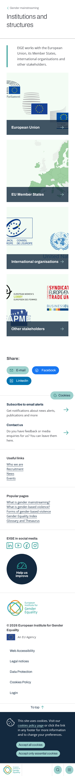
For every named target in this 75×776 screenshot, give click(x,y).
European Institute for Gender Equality (12, 770)
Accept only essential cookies (38, 753)
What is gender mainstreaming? (28, 502)
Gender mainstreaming (24, 7)
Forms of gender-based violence (29, 511)
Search (58, 770)
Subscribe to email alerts (25, 404)
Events (11, 478)
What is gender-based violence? (28, 507)
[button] (18, 370)
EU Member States (27, 194)
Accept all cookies (31, 744)
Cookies (64, 395)
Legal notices (19, 661)
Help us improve (22, 574)
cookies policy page (31, 725)
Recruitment (15, 469)
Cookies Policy (20, 682)
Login (14, 692)
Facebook (26, 545)
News (10, 474)
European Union (25, 127)
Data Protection (21, 671)
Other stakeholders (28, 329)
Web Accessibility (22, 650)
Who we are (15, 464)
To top (35, 707)
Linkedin (10, 545)
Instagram (35, 545)
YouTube (18, 545)
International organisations (34, 262)
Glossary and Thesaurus (23, 521)
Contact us (15, 425)
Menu (69, 770)
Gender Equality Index (22, 516)
